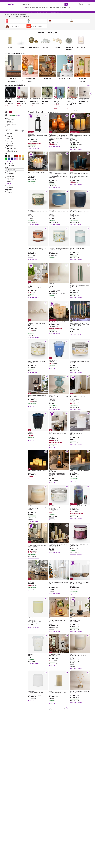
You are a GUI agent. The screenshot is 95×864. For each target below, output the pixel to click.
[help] (91, 860)
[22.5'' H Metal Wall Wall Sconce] (35, 92)
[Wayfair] (9, 4)
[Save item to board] (45, 115)
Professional (71, 1)
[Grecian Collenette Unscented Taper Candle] (59, 273)
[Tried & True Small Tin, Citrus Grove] (38, 349)
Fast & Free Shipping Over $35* (83, 1)
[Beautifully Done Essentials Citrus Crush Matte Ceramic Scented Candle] (59, 199)
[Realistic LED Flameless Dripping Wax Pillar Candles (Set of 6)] (59, 533)
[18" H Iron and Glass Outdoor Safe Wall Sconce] (72, 92)
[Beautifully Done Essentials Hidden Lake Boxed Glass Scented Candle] (80, 199)
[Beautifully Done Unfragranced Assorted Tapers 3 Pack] (80, 273)
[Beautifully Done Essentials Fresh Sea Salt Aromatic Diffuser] (80, 680)
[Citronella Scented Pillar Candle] (38, 680)
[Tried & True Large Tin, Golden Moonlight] (80, 349)
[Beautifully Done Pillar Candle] (80, 236)
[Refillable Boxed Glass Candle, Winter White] (80, 643)
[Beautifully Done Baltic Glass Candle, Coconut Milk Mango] (38, 495)
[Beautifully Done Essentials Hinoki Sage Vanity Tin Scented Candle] (38, 199)
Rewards (59, 1)
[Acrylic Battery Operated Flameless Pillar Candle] (38, 161)
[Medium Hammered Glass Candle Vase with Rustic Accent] (84, 92)
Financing (65, 1)
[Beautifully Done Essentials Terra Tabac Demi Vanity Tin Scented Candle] (38, 236)
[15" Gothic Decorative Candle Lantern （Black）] (47, 92)
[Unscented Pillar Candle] (80, 421)
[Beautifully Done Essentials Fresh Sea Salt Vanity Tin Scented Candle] (59, 236)
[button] (45, 115)
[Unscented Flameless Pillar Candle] (59, 680)
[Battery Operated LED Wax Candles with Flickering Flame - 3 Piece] (80, 460)
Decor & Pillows (8, 14)
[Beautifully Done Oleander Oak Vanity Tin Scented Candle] (80, 533)
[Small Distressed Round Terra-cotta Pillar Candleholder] (59, 384)
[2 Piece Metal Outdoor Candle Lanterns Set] (59, 570)
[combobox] (42, 4)
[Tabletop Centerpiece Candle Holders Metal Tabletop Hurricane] (80, 607)
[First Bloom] (38, 643)
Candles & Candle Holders (19, 14)
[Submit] (22, 130)
